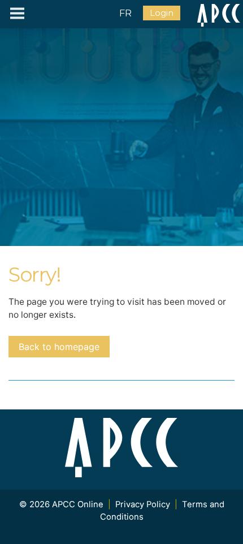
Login (161, 13)
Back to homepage (59, 346)
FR (125, 13)
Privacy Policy (142, 504)
